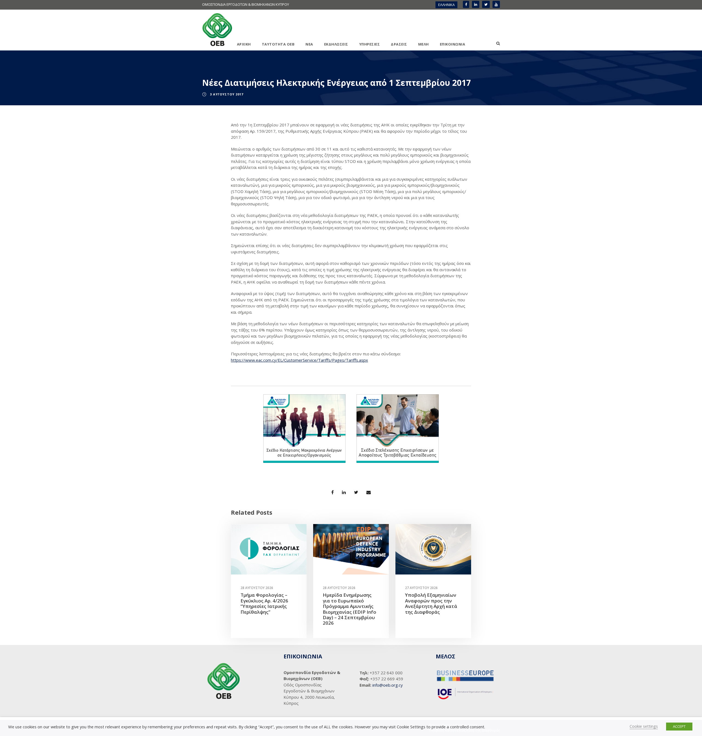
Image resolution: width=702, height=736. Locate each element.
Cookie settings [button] (644, 726)
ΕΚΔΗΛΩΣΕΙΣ (336, 44)
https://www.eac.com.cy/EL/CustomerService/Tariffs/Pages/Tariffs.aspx (299, 360)
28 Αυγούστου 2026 (256, 587)
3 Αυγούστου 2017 (226, 94)
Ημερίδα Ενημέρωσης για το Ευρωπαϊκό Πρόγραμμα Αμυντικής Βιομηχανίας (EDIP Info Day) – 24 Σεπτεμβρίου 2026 (349, 609)
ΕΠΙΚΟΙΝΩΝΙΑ (452, 44)
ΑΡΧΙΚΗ (244, 44)
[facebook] (466, 4)
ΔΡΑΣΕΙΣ (399, 44)
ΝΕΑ (309, 44)
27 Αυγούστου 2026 (421, 587)
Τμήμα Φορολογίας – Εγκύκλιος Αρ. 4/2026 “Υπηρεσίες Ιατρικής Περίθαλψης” (264, 603)
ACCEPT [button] (679, 726)
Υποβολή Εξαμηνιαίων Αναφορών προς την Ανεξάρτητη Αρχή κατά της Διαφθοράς (431, 603)
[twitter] (486, 4)
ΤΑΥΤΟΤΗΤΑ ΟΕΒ (278, 44)
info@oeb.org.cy (387, 685)
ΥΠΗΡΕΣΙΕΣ (369, 44)
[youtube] (496, 4)
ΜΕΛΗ (423, 44)
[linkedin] (475, 4)
